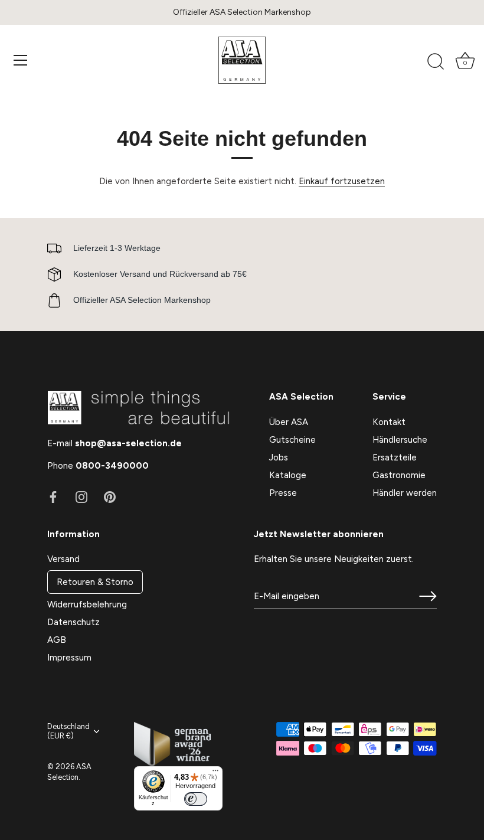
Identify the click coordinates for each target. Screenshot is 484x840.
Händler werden (404, 493)
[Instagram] (81, 496)
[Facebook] (53, 496)
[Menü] (21, 60)
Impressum (69, 657)
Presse (283, 493)
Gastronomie (399, 475)
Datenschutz (73, 622)
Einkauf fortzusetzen (342, 181)
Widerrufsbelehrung (87, 604)
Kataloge (287, 475)
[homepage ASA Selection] (242, 60)
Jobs (278, 457)
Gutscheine (292, 439)
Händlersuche (399, 439)
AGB (56, 640)
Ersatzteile (394, 457)
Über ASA (288, 422)
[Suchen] (436, 62)
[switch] (195, 799)
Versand (63, 559)
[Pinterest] (110, 496)
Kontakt (388, 422)
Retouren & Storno (95, 582)
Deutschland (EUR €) (68, 731)
